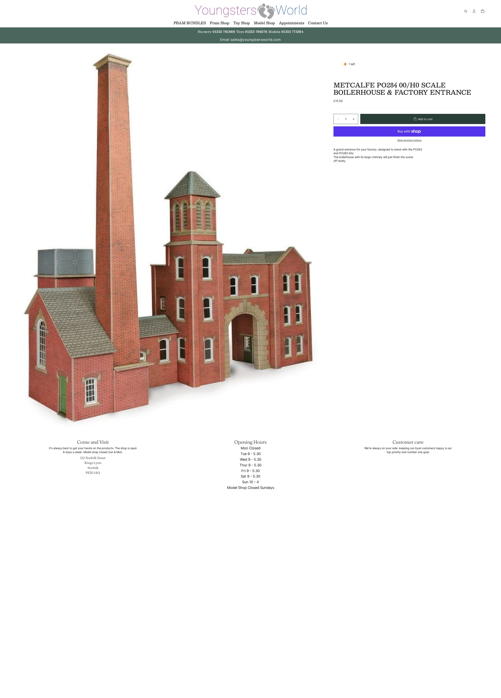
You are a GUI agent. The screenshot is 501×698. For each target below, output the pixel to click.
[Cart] (482, 11)
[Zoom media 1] (170, 239)
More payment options (409, 140)
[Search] (465, 11)
